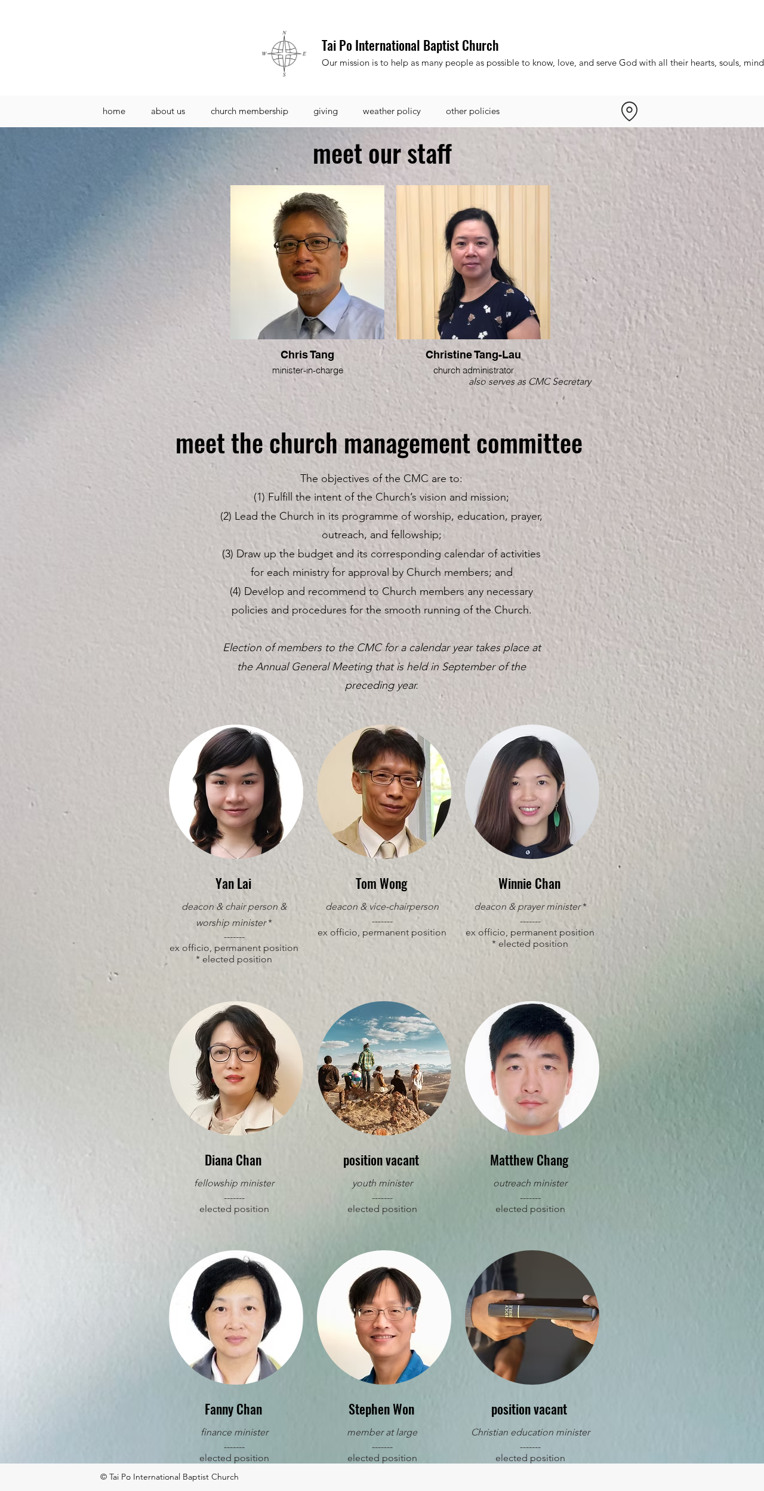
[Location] (629, 111)
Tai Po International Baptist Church (410, 44)
